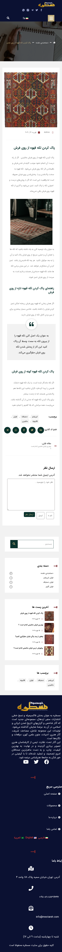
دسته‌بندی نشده (42, 42)
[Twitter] (37, 10)
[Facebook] (46, 761)
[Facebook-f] (41, 10)
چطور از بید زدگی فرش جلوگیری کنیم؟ (29, 636)
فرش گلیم (49, 586)
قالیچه (35, 421)
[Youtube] (26, 761)
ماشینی (25, 421)
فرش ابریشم (48, 577)
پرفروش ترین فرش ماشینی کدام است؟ (28, 648)
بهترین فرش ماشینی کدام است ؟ (30, 625)
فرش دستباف (48, 582)
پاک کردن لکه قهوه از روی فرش (31, 613)
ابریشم (35, 416)
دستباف (25, 416)
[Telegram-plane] (32, 10)
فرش (15, 416)
